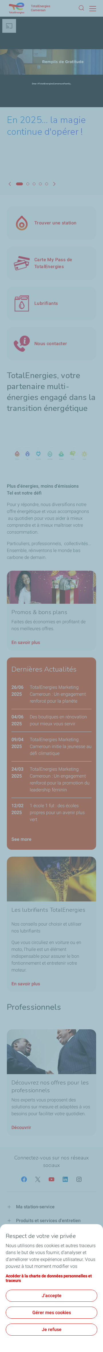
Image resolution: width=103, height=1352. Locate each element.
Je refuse (52, 1329)
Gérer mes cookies (51, 1312)
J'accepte (52, 1295)
